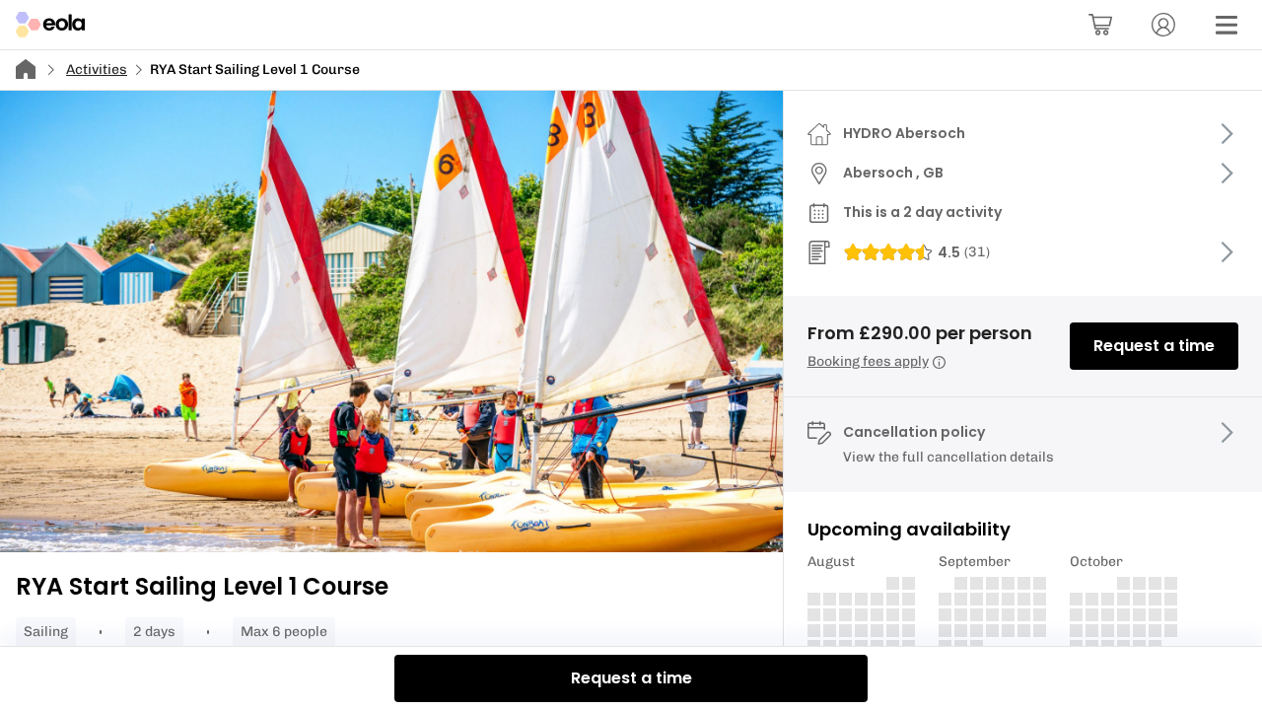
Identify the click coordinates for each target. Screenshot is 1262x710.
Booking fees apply (868, 361)
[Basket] (1100, 24)
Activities (96, 69)
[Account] (1163, 24)
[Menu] (1226, 24)
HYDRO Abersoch (904, 133)
